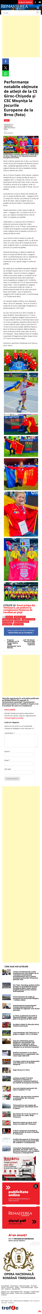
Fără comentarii (8, 133)
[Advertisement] (21, 36)
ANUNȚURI (16, 1289)
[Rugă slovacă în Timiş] (6, 1072)
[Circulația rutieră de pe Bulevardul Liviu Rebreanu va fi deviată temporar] (6, 1064)
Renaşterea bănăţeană (22, 1301)
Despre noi (5, 1292)
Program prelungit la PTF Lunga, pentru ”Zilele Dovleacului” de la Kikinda (14, 644)
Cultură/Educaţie (26, 1287)
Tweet (5, 67)
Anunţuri (27, 1292)
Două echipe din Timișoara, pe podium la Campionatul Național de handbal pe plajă (19, 609)
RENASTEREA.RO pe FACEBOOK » (21, 633)
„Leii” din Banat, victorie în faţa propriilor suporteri (29, 642)
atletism (9, 617)
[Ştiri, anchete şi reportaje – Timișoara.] (14, 9)
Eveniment (14, 1286)
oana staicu (7, 624)
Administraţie (24, 1286)
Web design (4, 1301)
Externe (8, 1289)
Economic (10, 1287)
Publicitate (35, 1292)
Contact (4, 1295)
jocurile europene (21, 622)
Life (2, 1289)
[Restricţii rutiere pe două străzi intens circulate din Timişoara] (6, 1125)
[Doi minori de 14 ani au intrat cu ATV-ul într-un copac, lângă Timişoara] (6, 1116)
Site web (7, 769)
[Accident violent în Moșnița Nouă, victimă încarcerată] (6, 1027)
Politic (17, 1287)
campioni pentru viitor (11, 619)
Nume (7, 751)
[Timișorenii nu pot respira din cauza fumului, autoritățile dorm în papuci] (6, 1108)
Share (5, 61)
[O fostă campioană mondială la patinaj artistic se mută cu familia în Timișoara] (6, 1133)
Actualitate (5, 1286)
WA (5, 73)
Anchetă (34, 1286)
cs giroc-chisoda (28, 619)
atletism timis (20, 617)
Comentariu (9, 733)
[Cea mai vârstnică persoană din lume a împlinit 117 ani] (6, 1091)
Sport (36, 1287)
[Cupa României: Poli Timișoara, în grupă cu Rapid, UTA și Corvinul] (6, 1035)
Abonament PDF (16, 1292)
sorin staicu (18, 624)
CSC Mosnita (7, 622)
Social (3, 1287)
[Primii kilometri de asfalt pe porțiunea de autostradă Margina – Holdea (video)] (6, 999)
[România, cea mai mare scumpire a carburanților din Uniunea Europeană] (6, 1099)
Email (7, 760)
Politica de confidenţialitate (25, 1293)
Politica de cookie (7, 1293)
